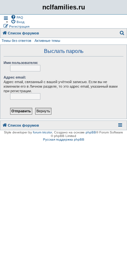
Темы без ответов (16, 41)
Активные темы (47, 41)
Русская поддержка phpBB (63, 139)
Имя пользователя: (21, 63)
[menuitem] (17, 17)
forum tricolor (42, 132)
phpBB (91, 132)
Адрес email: (15, 77)
